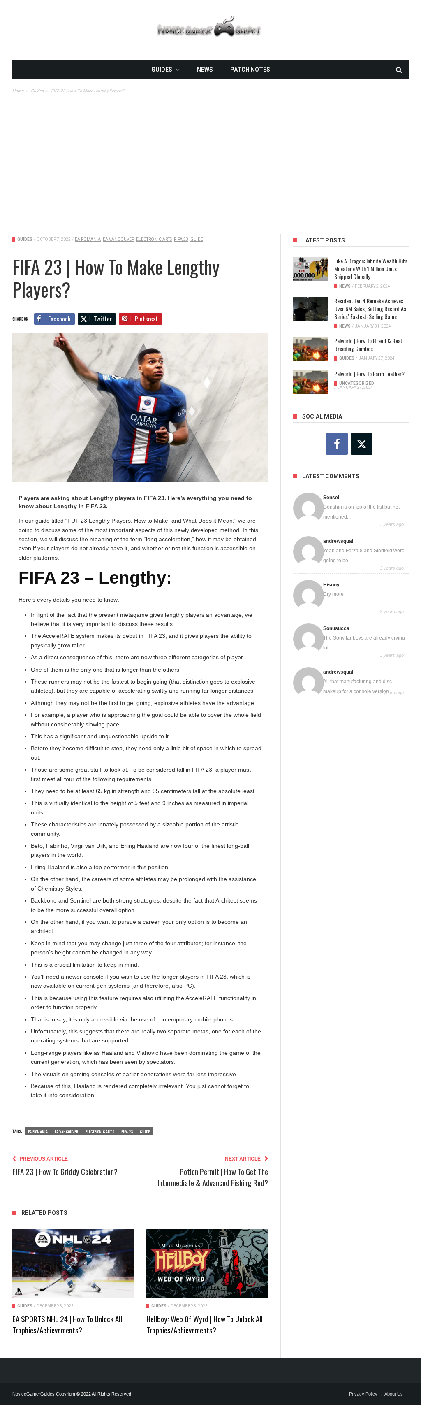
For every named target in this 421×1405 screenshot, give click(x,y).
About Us (393, 1393)
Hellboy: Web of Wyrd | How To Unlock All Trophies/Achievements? (204, 1324)
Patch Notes (250, 69)
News (205, 69)
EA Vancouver (118, 239)
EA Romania (88, 239)
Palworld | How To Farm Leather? (369, 373)
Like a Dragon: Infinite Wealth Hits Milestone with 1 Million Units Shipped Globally (370, 268)
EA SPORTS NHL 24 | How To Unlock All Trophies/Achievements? (67, 1324)
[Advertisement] (210, 156)
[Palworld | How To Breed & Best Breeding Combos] (310, 349)
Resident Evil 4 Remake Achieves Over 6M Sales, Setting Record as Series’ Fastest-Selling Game (370, 308)
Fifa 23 (181, 239)
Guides (161, 69)
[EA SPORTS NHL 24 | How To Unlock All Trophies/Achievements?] (73, 1263)
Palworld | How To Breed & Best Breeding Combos (368, 344)
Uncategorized (356, 383)
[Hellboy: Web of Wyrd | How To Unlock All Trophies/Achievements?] (207, 1263)
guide (196, 239)
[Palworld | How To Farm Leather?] (310, 382)
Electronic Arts (154, 239)
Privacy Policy (363, 1393)
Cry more (333, 594)
